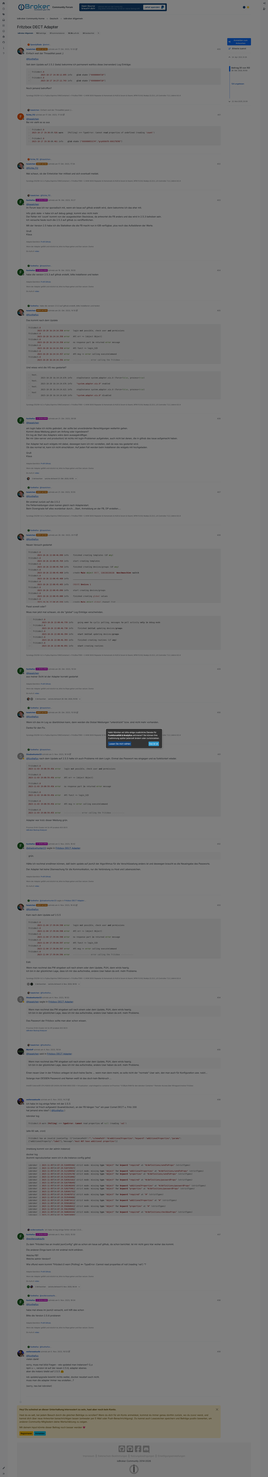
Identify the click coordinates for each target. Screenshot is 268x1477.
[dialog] (134, 738)
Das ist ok (153, 744)
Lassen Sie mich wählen (120, 744)
